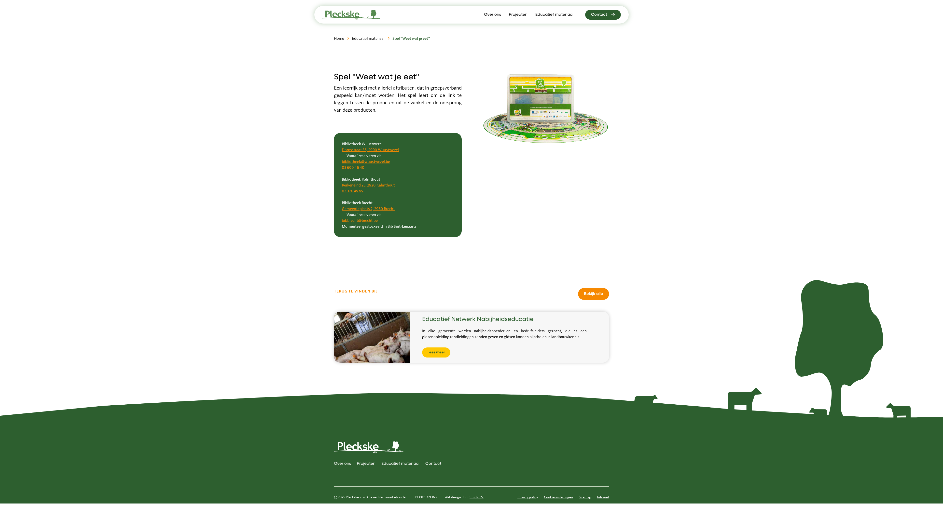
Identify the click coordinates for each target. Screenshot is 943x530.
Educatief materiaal (554, 15)
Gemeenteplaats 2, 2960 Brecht (368, 208)
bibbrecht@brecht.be (360, 220)
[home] (351, 15)
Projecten (518, 15)
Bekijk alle (593, 294)
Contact (433, 464)
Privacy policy (527, 497)
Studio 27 (477, 497)
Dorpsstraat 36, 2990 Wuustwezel (370, 149)
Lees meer (436, 352)
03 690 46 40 (353, 167)
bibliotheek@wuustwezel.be (366, 161)
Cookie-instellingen (558, 497)
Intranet (603, 497)
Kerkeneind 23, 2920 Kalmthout (368, 184)
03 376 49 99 (352, 190)
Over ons (492, 15)
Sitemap (585, 497)
